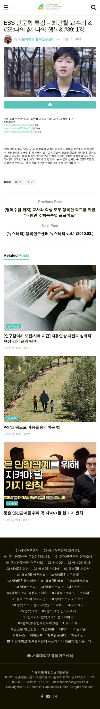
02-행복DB (55, 562)
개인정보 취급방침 (23, 629)
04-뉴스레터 (75, 604)
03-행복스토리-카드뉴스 (67, 598)
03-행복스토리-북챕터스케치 (27, 592)
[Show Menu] (6, 7)
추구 (30, 181)
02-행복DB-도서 (79, 562)
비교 (18, 181)
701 (29, 434)
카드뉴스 (18, 635)
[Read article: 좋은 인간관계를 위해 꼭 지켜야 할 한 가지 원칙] (50, 475)
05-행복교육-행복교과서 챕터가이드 (48, 617)
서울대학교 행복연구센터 (36, 39)
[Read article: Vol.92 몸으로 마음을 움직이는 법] (50, 389)
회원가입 (77, 635)
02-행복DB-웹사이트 (22, 580)
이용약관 (79, 629)
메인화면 (48, 629)
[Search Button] (93, 7)
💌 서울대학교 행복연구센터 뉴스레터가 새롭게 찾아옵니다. (49, 641)
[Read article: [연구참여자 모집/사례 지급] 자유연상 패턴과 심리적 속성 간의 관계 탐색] (50, 298)
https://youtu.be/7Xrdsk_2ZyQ (19, 128)
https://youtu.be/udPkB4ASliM (19, 131)
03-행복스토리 (26, 586)
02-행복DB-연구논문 (64, 574)
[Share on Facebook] (50, 105)
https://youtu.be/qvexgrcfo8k (18, 125)
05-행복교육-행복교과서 (59, 610)
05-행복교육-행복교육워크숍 (38, 623)
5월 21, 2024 (14, 348)
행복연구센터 (56, 635)
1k (29, 348)
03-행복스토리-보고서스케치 (61, 586)
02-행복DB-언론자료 (31, 574)
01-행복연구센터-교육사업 (62, 550)
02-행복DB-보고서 (77, 568)
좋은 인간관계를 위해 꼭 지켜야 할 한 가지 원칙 (43, 513)
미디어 (12, 418)
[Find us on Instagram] (55, 696)
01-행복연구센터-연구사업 (24, 562)
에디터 (63, 629)
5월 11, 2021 (72, 39)
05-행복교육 (28, 610)
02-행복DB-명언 (18, 568)
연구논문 (13, 326)
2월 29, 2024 (14, 434)
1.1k (28, 520)
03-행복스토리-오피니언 (29, 598)
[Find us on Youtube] (48, 696)
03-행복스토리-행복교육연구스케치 (37, 604)
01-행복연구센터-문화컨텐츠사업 (27, 556)
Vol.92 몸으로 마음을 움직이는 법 (32, 427)
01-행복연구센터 (27, 550)
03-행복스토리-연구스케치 (70, 592)
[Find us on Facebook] (42, 696)
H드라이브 (70, 623)
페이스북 (36, 635)
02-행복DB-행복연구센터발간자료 (65, 580)
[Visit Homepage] (49, 7)
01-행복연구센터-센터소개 (73, 556)
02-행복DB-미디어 (46, 568)
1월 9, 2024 (13, 520)
